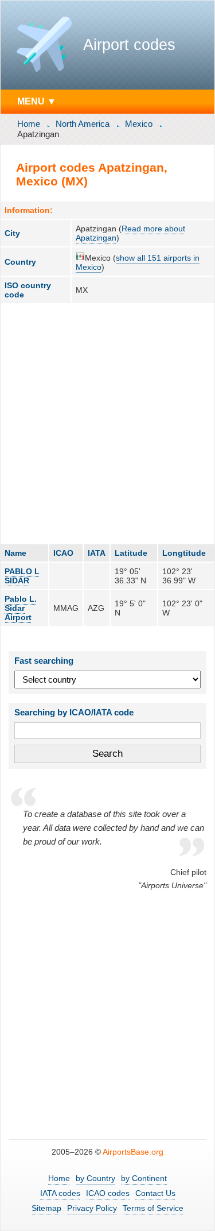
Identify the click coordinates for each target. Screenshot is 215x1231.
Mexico (139, 124)
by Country (95, 1178)
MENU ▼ (36, 101)
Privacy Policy (92, 1208)
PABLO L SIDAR (22, 576)
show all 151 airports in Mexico (138, 262)
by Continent (144, 1178)
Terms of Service (153, 1208)
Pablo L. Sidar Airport (21, 608)
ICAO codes (108, 1193)
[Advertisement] (107, 423)
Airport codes (129, 44)
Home (28, 124)
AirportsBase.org (133, 1151)
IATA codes (60, 1193)
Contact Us (155, 1193)
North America (83, 124)
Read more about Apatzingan (130, 233)
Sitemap (46, 1208)
